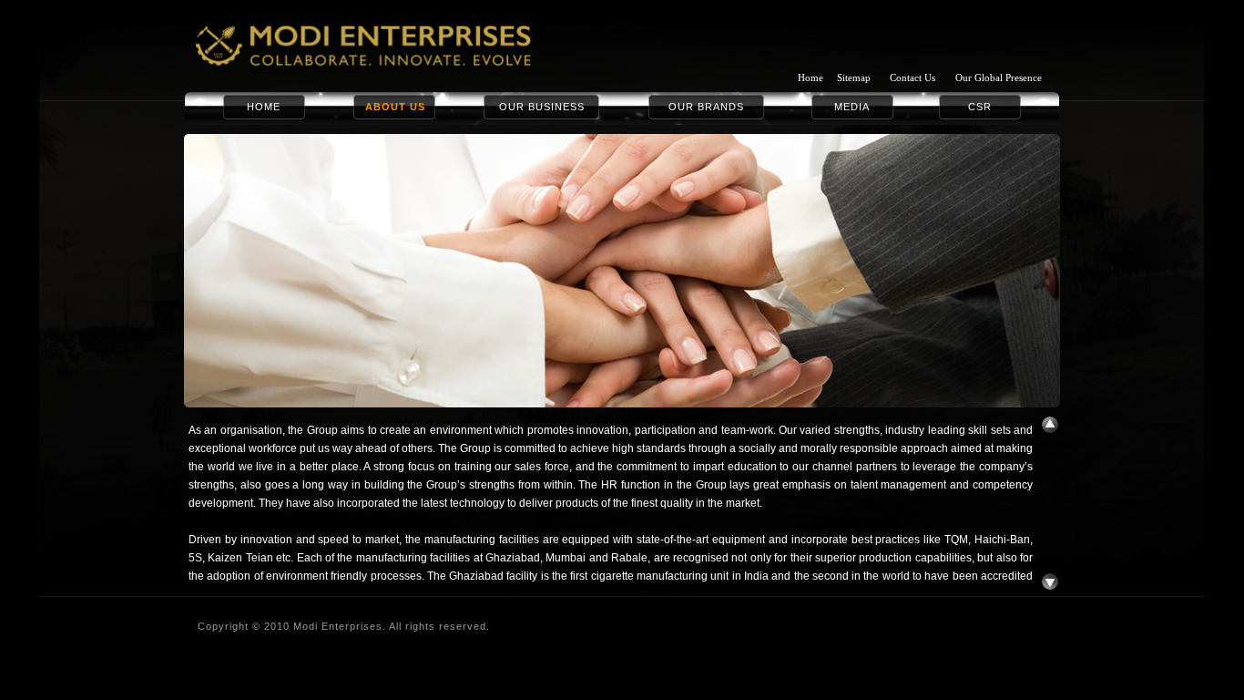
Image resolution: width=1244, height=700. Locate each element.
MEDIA (852, 106)
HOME (263, 106)
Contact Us (912, 77)
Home (810, 77)
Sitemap (854, 77)
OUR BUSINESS (542, 106)
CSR (980, 106)
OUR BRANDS (706, 106)
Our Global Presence (998, 77)
